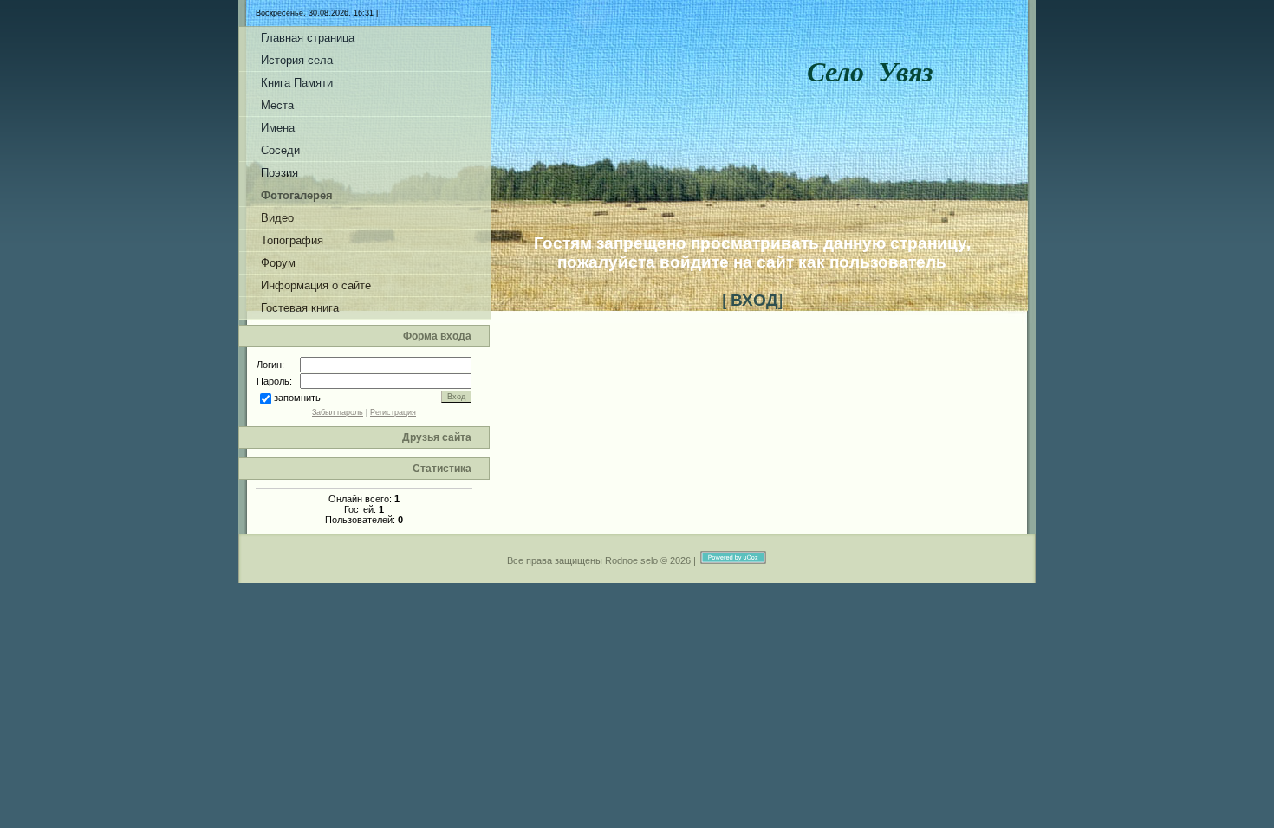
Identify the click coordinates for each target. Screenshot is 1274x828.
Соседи (280, 150)
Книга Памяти (297, 82)
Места (277, 105)
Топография (292, 240)
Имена (278, 127)
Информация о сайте (316, 285)
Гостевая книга (300, 307)
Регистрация (393, 412)
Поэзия (279, 172)
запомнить (297, 397)
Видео (277, 217)
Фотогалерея (297, 195)
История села (297, 60)
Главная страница (307, 37)
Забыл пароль (337, 412)
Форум (278, 262)
